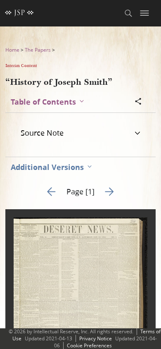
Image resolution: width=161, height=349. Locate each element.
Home (12, 49)
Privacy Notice (95, 338)
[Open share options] (138, 102)
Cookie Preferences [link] (89, 345)
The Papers (38, 49)
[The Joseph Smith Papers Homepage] (19, 13)
